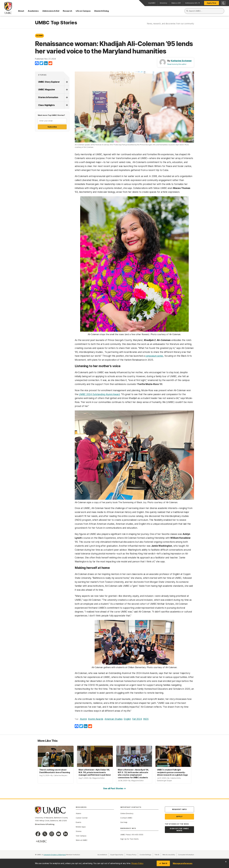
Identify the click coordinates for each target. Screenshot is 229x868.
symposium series (154, 356)
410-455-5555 (137, 834)
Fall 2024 (137, 719)
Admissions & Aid (50, 11)
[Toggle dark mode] (223, 3)
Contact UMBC (126, 818)
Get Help (123, 822)
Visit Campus (81, 836)
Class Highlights (46, 105)
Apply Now (211, 3)
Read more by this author (176, 64)
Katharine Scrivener (181, 60)
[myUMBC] (41, 841)
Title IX (158, 855)
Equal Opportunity (117, 855)
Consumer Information (186, 855)
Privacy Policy (137, 863)
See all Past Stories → (114, 788)
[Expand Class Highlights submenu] (66, 105)
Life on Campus (83, 11)
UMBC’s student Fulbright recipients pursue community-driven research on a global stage (172, 772)
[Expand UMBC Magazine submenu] (66, 89)
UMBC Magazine (46, 89)
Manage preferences (182, 863)
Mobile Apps (81, 827)
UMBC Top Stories (56, 22)
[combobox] (204, 11)
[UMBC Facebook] (38, 834)
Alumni (39, 35)
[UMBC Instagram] (52, 834)
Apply (179, 817)
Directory (163, 3)
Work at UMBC (81, 840)
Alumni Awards (95, 719)
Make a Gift (176, 3)
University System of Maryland (55, 855)
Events (78, 822)
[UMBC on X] (45, 834)
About (21, 11)
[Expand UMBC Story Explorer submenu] (66, 82)
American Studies (113, 719)
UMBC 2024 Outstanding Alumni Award (99, 394)
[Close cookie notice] (226, 862)
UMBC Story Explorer (49, 82)
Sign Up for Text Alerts (129, 839)
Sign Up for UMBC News (179, 830)
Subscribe (52, 127)
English (127, 719)
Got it (164, 863)
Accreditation (102, 855)
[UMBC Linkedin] (65, 834)
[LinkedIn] (46, 63)
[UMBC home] (6, 8)
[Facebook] (37, 63)
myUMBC (151, 3)
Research (67, 11)
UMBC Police (125, 834)
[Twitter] (41, 63)
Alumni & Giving (101, 11)
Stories (42, 75)
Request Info (179, 809)
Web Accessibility (169, 855)
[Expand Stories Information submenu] (66, 97)
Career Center (82, 818)
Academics (33, 11)
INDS (146, 719)
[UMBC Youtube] (58, 834)
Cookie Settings (145, 855)
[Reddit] (50, 63)
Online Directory (126, 813)
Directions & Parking (44, 824)
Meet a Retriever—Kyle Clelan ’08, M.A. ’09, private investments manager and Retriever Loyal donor (95, 772)
